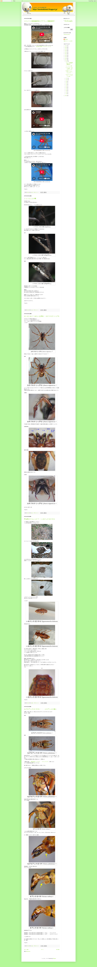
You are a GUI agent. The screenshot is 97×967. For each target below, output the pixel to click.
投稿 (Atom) (28, 951)
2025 (66, 47)
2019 (66, 56)
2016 (66, 95)
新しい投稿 (26, 949)
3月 (66, 90)
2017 (66, 59)
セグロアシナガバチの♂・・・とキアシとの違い (40, 709)
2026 (66, 45)
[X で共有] (43, 192)
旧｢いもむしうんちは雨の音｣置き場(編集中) (69, 21)
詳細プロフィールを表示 (68, 41)
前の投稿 (57, 949)
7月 (66, 84)
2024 (66, 49)
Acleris (66, 39)
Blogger (54, 958)
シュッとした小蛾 (30, 198)
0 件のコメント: (36, 192)
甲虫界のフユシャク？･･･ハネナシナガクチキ (39, 519)
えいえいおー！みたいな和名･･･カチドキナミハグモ (41, 316)
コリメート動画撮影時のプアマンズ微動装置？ (39, 21)
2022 (66, 52)
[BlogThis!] (42, 192)
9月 (66, 81)
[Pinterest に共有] (46, 192)
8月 (66, 82)
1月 (66, 93)
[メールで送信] (41, 192)
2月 (66, 92)
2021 (66, 53)
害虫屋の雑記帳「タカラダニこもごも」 (44, 46)
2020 (66, 55)
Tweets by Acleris (67, 34)
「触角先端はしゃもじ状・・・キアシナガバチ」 (39, 761)
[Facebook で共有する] (44, 192)
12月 (67, 61)
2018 (66, 58)
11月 (67, 78)
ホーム (42, 949)
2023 (66, 50)
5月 (66, 87)
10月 (67, 79)
